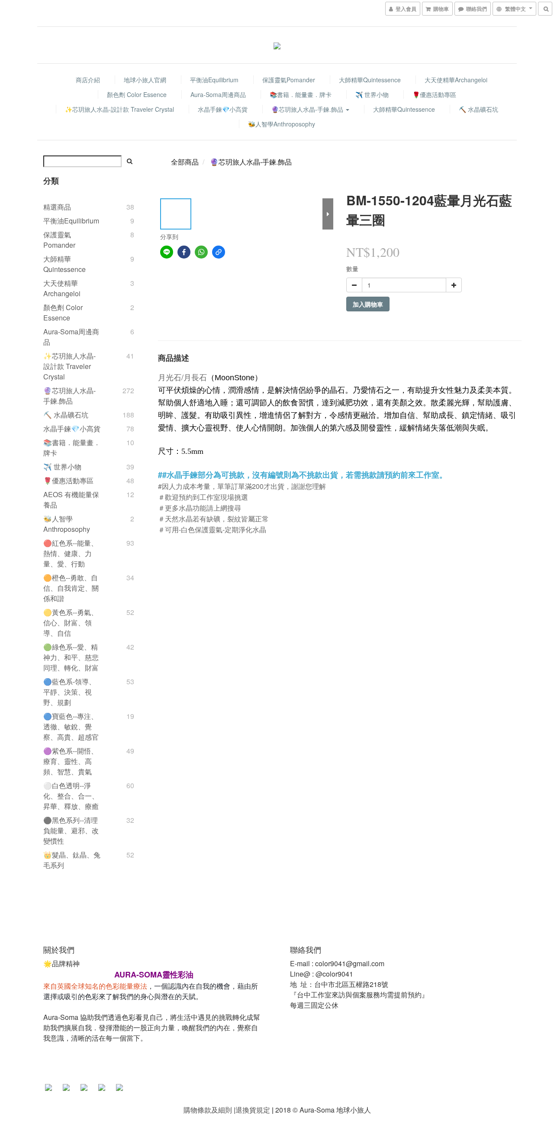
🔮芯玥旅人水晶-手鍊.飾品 (308, 109)
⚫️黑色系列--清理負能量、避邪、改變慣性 (71, 830)
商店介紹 (88, 79)
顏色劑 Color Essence (137, 94)
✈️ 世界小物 (372, 94)
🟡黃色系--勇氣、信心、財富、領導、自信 (70, 622)
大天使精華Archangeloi (456, 79)
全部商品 (185, 162)
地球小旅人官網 (145, 79)
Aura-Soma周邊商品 (218, 94)
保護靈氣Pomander (288, 79)
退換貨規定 (252, 1110)
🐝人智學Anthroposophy (281, 124)
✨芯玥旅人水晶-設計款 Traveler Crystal (119, 109)
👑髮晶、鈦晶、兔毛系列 (71, 860)
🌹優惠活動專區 (434, 94)
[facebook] (183, 252)
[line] (166, 252)
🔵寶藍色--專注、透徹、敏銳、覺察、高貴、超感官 (71, 726)
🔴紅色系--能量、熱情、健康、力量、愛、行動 (70, 553)
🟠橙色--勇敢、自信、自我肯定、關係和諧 (71, 588)
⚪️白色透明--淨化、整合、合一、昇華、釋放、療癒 (71, 795)
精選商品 (57, 207)
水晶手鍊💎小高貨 (223, 109)
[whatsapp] (201, 252)
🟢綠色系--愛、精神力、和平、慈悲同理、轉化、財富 (71, 657)
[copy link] (218, 252)
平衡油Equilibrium (214, 79)
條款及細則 (214, 1110)
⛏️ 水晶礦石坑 (478, 109)
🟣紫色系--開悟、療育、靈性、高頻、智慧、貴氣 (70, 761)
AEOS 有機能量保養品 (71, 499)
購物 (190, 1110)
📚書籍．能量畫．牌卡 (301, 94)
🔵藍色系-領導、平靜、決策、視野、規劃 (69, 691)
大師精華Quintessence (370, 79)
